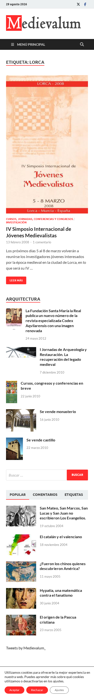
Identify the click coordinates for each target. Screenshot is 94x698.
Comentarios (45, 495)
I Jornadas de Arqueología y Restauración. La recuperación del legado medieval (63, 357)
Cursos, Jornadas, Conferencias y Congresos (39, 219)
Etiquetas (74, 495)
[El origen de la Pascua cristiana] (21, 617)
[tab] (17, 495)
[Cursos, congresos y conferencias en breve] (11, 383)
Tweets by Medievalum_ (26, 648)
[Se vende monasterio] (21, 412)
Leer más (14, 279)
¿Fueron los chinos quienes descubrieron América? (63, 566)
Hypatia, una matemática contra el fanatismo (61, 593)
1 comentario (42, 242)
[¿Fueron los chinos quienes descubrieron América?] (21, 564)
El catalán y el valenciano (61, 536)
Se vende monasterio (58, 411)
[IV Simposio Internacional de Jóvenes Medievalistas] (47, 144)
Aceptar (14, 690)
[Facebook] (85, 4)
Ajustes (59, 690)
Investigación (16, 222)
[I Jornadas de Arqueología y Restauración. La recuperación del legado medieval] (21, 350)
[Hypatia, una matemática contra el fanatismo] (21, 590)
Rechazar (37, 690)
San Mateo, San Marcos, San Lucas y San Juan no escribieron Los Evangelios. (64, 513)
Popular (18, 495)
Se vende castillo (41, 440)
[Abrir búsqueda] (82, 44)
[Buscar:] (47, 475)
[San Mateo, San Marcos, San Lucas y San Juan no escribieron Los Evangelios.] (21, 508)
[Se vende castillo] (14, 440)
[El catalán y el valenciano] (21, 537)
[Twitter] (78, 4)
